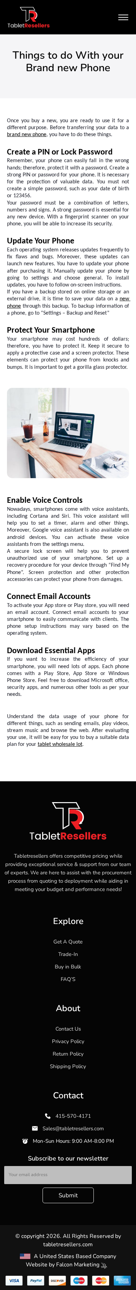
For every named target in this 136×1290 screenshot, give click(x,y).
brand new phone (26, 135)
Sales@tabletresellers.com (72, 1128)
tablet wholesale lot (60, 744)
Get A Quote (68, 941)
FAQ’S (68, 979)
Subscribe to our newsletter (68, 1158)
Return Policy (68, 1053)
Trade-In (68, 954)
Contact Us (68, 1028)
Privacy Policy (68, 1041)
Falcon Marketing (78, 1264)
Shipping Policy (68, 1066)
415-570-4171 (72, 1116)
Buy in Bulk (68, 966)
